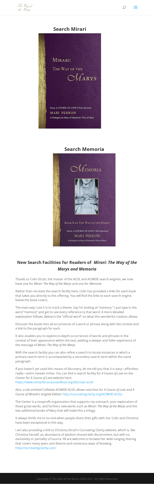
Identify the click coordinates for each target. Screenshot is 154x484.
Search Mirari (69, 29)
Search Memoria (84, 149)
